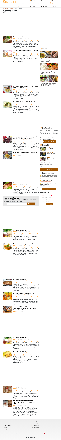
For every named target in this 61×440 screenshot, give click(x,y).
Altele (55, 6)
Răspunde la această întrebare (45, 178)
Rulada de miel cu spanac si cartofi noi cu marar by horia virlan (25, 86)
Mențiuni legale (35, 427)
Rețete (21, 6)
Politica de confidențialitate (38, 423)
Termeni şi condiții (36, 425)
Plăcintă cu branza (46, 197)
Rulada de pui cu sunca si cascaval (23, 293)
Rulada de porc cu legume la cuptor (23, 244)
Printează (55, 162)
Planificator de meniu (48, 141)
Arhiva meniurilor (47, 162)
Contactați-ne (35, 421)
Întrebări (44, 6)
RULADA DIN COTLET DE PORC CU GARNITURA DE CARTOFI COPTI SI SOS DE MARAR (26, 402)
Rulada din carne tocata (20, 230)
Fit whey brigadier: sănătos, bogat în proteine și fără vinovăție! (52, 160)
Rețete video (6, 423)
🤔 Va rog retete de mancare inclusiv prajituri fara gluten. (48, 184)
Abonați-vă (31, 204)
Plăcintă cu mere (46, 199)
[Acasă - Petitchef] (3, 8)
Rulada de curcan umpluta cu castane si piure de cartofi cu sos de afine (25, 137)
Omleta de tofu (50, 148)
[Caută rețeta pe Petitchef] (50, 3)
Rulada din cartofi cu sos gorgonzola (24, 101)
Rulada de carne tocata (20, 183)
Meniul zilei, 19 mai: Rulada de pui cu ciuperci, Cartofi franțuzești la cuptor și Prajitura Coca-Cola (24, 308)
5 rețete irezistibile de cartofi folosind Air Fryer (25, 152)
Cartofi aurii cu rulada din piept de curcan (25, 50)
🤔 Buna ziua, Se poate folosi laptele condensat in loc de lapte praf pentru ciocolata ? (48, 176)
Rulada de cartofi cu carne (21, 37)
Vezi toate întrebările (53, 186)
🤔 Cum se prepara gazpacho (47, 180)
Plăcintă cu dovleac (46, 201)
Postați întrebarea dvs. (50, 189)
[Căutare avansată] (53, 3)
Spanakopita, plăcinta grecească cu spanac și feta (52, 155)
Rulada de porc (17, 387)
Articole (33, 6)
